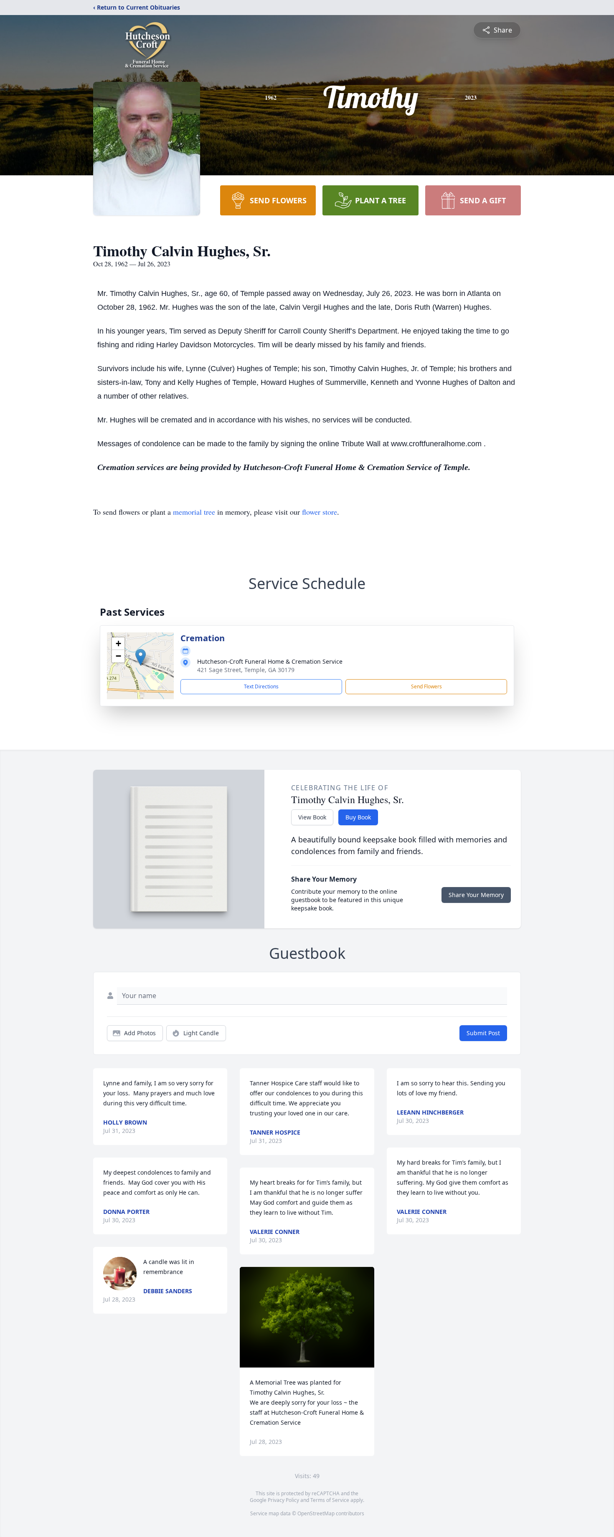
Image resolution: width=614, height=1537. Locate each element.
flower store (319, 512)
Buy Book (358, 817)
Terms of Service (329, 1500)
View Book (312, 817)
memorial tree (194, 512)
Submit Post (483, 1033)
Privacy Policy (283, 1500)
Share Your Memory (476, 895)
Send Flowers (426, 686)
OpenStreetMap (316, 1513)
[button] (140, 657)
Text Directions (261, 686)
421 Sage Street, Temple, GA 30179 (245, 670)
